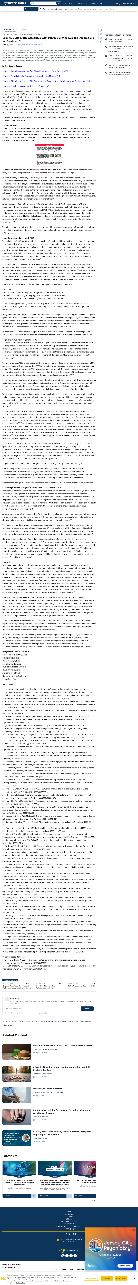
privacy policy (43, 1013)
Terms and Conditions (69, 1221)
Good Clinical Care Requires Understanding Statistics (44, 987)
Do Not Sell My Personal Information (69, 1226)
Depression (8, 1025)
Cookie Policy (20, 1283)
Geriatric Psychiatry (32, 1021)
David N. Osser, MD (41, 1117)
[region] (69, 1278)
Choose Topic (29, 9)
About (69, 1212)
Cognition (6, 1021)
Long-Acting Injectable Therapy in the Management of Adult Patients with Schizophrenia (72, 9)
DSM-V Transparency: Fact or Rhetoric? (81, 986)
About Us (64, 1269)
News (65, 3)
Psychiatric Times (9, 32)
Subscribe (86, 1009)
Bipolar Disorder (17, 1021)
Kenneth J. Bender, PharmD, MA (46, 1049)
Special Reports (86, 1021)
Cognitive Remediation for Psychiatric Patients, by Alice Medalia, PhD (31, 76)
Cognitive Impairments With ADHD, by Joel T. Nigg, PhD (25, 86)
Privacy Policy (69, 1224)
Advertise (69, 1214)
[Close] (135, 1278)
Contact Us (69, 1216)
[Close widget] (133, 1230)
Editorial (69, 1219)
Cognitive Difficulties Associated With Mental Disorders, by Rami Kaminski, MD (35, 71)
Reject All (107, 1278)
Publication (92, 3)
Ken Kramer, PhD (41, 1138)
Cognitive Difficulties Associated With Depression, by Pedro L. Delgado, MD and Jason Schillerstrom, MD (46, 81)
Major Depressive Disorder (106, 9)
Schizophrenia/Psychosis (70, 1021)
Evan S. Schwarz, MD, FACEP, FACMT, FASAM (50, 1092)
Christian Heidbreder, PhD (44, 1074)
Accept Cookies (121, 1278)
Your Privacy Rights (69, 1228)
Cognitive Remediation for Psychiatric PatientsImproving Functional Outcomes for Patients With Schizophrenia (16, 987)
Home (55, 1269)
